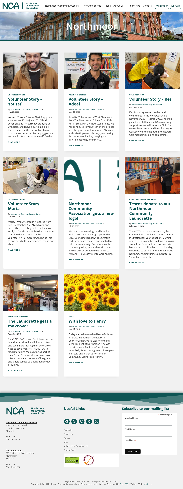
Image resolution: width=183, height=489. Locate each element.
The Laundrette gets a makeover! (30, 323)
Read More (15, 142)
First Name (131, 429)
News (71, 199)
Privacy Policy (69, 450)
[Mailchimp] (89, 421)
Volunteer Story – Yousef (25, 101)
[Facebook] (67, 421)
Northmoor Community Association (26, 109)
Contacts (148, 5)
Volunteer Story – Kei (150, 99)
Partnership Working (146, 199)
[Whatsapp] (74, 421)
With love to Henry (87, 321)
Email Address (132, 418)
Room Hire (134, 5)
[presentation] (30, 71)
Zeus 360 (124, 484)
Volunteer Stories (16, 95)
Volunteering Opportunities (76, 446)
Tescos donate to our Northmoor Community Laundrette (150, 211)
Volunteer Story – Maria (25, 206)
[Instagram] (81, 421)
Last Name (130, 440)
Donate (175, 5)
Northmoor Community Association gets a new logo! (91, 211)
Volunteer (162, 5)
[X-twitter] (96, 421)
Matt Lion (148, 484)
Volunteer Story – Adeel (86, 101)
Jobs (108, 5)
